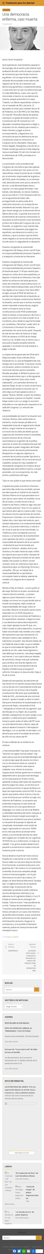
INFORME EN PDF (22, 1153)
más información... (12, 1068)
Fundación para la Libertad (20, 3)
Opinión (6, 10)
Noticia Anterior (13, 947)
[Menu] (3, 3)
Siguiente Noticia (30, 957)
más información (11, 1041)
